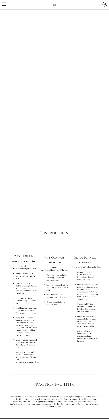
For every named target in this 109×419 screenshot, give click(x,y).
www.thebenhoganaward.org (27, 362)
